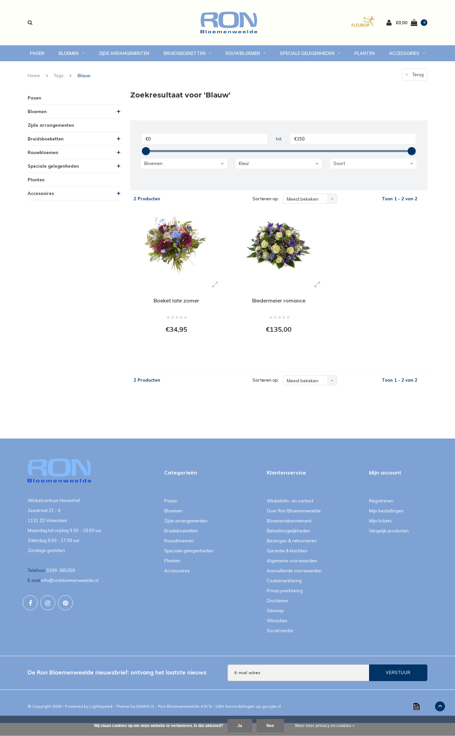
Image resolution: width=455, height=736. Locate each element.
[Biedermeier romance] (278, 244)
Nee (270, 725)
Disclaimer (277, 600)
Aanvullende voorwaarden (294, 570)
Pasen (37, 53)
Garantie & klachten (287, 550)
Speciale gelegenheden (307, 53)
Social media (280, 630)
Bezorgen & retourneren (292, 540)
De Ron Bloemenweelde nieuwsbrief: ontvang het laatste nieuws (117, 672)
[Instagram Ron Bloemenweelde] (47, 602)
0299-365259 (60, 570)
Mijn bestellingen (386, 510)
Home (34, 75)
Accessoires (404, 53)
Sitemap (275, 610)
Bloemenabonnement (289, 520)
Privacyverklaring (285, 590)
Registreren (381, 500)
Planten (364, 53)
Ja (239, 725)
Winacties (277, 620)
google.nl (271, 706)
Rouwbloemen (243, 53)
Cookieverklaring (284, 580)
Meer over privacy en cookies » (325, 725)
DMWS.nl (145, 706)
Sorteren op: (265, 198)
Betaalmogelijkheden (288, 530)
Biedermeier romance (278, 300)
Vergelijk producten (389, 530)
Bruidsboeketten (185, 53)
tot (278, 138)
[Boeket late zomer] (176, 244)
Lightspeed (101, 706)
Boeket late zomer (176, 300)
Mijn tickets (380, 520)
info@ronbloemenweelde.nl (69, 580)
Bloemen (69, 53)
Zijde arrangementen (124, 53)
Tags (59, 75)
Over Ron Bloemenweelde (294, 510)
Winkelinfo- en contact (290, 500)
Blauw (84, 75)
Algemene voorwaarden (292, 560)
